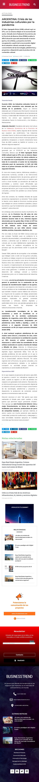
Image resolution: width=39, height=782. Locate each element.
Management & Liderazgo (19, 761)
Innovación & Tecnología (20, 758)
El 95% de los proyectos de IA (23, 566)
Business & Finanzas (19, 752)
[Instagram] (12, 771)
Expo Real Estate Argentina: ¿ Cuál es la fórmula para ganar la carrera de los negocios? (24, 578)
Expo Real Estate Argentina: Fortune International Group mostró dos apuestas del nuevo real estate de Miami (19, 464)
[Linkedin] (27, 771)
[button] (34, 4)
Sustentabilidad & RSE (19, 764)
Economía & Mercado (19, 755)
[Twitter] (22, 771)
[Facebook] (17, 771)
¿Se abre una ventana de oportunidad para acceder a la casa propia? (23, 537)
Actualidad (7, 13)
